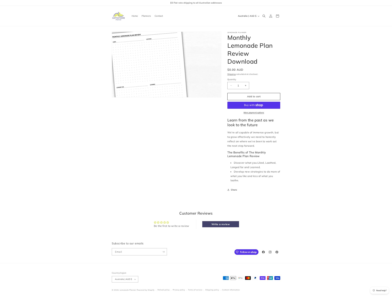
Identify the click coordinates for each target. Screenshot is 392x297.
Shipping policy (212, 290)
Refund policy (164, 290)
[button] (264, 16)
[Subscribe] (163, 251)
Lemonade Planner (128, 290)
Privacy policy (179, 290)
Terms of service (195, 290)
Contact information (231, 290)
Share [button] (234, 189)
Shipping (231, 74)
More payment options (254, 112)
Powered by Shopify (146, 290)
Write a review (220, 224)
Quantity (231, 79)
